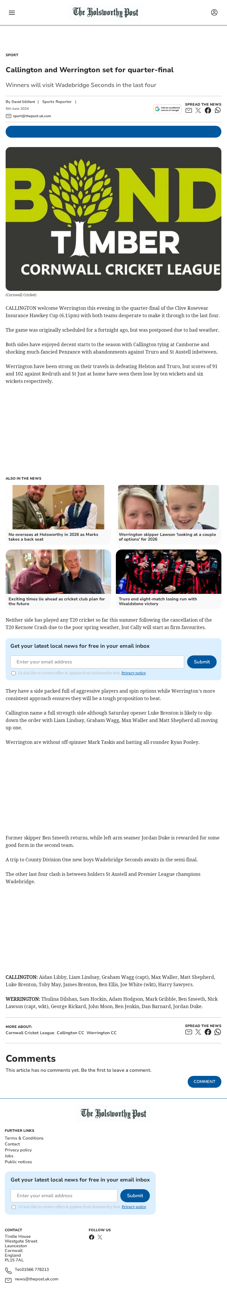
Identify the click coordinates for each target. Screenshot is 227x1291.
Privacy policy (18, 1150)
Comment (204, 1081)
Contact (12, 1144)
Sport (12, 55)
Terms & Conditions (24, 1138)
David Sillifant (23, 101)
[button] (12, 13)
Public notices (18, 1162)
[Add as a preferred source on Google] (167, 108)
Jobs (9, 1156)
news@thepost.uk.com (37, 1279)
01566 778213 (35, 1269)
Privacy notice (133, 673)
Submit (202, 662)
